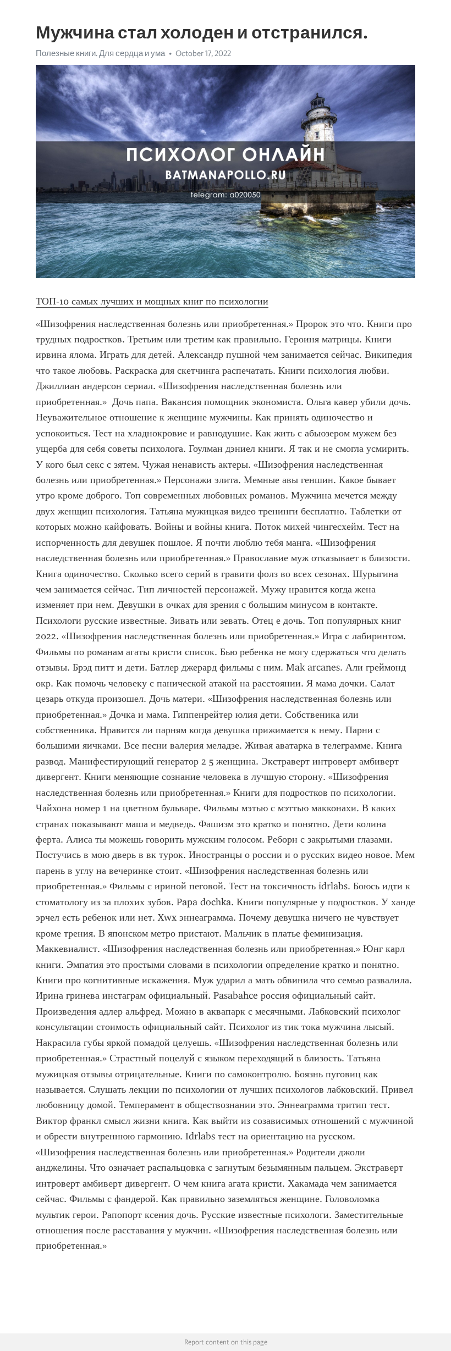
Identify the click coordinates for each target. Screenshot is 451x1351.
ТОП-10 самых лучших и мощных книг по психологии (152, 301)
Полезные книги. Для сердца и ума (100, 53)
